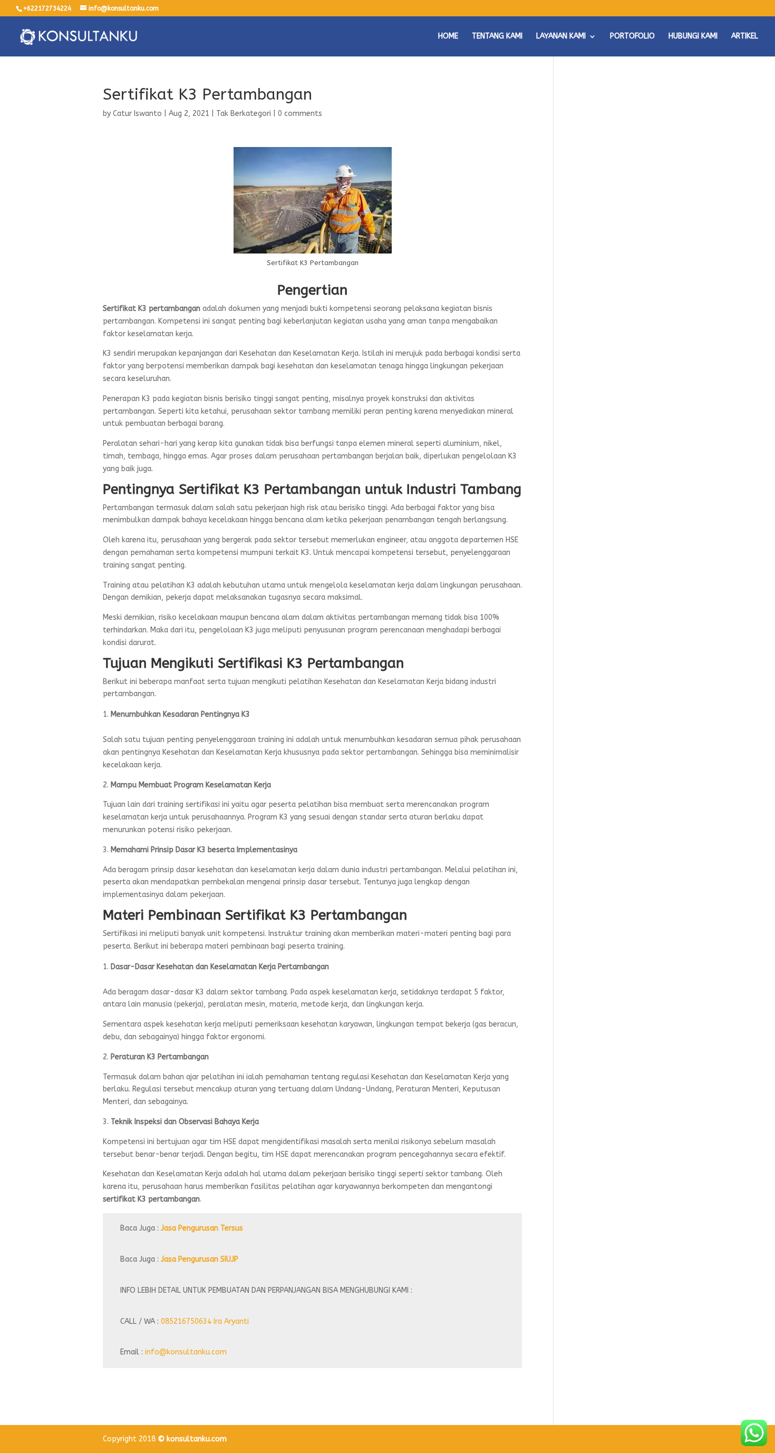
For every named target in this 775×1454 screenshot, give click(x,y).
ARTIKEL (744, 37)
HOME (448, 37)
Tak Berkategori (243, 113)
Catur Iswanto (137, 113)
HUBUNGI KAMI (693, 37)
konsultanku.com (197, 1439)
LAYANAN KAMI (561, 37)
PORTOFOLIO (632, 37)
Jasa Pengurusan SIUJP (199, 1259)
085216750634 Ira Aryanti (205, 1321)
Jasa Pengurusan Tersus (202, 1228)
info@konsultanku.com (186, 1352)
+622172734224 (47, 8)
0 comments (300, 113)
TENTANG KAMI (497, 37)
